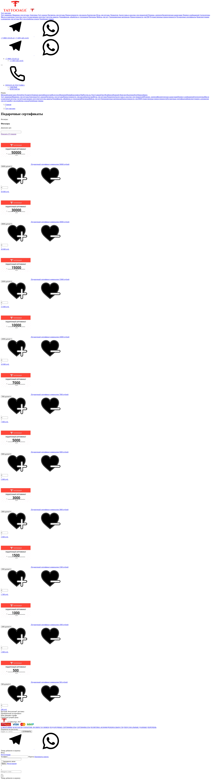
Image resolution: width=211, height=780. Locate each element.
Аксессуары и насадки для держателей (133, 15)
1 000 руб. (4, 652)
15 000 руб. (5, 307)
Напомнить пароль (41, 757)
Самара (98, 95)
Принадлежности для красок (76, 15)
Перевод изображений (191, 15)
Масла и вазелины (8, 17)
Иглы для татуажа (103, 15)
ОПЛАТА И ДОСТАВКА (15, 85)
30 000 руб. (5, 249)
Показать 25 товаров (8, 134)
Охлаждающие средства (36, 17)
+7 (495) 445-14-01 (22, 38)
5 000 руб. (4, 479)
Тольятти (28, 95)
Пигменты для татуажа (56, 15)
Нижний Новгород (120, 95)
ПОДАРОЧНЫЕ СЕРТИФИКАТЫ (63, 727)
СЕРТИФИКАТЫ (83, 727)
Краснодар (48, 95)
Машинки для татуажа (20, 15)
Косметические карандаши (172, 15)
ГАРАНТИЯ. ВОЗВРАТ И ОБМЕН (36, 727)
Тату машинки (6, 15)
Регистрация (5, 755)
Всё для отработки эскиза (29, 19)
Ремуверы (92, 17)
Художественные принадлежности (163, 17)
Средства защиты (52, 17)
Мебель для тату (102, 17)
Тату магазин (6, 13)
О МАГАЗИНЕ (6, 727)
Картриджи (91, 15)
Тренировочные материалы (119, 17)
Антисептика (205, 15)
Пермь (68, 95)
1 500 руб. (4, 594)
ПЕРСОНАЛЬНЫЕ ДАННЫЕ (135, 727)
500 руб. (4, 709)
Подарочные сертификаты (186, 17)
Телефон (4, 757)
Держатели (114, 15)
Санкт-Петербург (18, 95)
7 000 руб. (4, 422)
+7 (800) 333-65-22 (8, 38)
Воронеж (63, 95)
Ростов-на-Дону (89, 95)
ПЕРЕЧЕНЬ (151, 727)
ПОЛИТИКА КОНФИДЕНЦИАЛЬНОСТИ (107, 727)
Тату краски (42, 15)
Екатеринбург (132, 95)
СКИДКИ (13, 87)
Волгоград (56, 95)
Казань (9, 95)
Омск (103, 95)
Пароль (38, 757)
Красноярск (75, 95)
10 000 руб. (5, 364)
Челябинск (109, 95)
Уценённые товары (46, 19)
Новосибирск (142, 95)
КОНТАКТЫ (15, 89)
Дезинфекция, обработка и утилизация (73, 17)
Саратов (40, 95)
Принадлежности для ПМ (139, 17)
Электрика (34, 15)
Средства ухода (21, 17)
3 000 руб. (4, 537)
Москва (4, 95)
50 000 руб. (5, 192)
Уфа (81, 95)
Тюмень (34, 95)
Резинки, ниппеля (155, 15)
